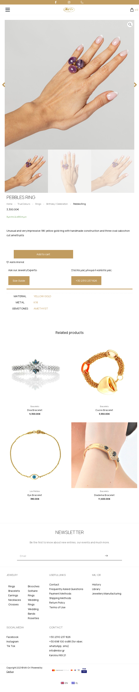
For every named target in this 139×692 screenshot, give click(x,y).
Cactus (10, 671)
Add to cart (43, 254)
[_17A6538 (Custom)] (69, 85)
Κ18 (36, 302)
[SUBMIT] (106, 556)
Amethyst (41, 308)
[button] (3, 84)
